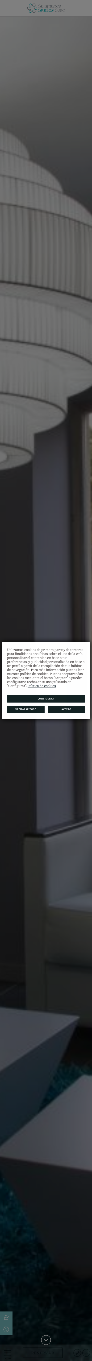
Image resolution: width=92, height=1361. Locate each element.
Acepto (66, 709)
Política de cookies (42, 686)
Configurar (46, 698)
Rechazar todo (26, 709)
